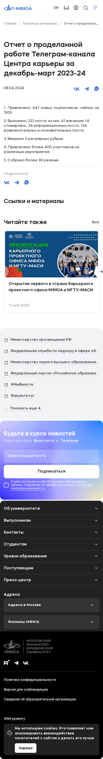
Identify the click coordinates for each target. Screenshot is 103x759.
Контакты (13, 533)
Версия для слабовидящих (26, 689)
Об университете (22, 509)
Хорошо (26, 748)
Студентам (15, 544)
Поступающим (18, 568)
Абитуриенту (14, 718)
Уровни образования (25, 556)
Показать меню (95, 7)
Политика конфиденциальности (30, 679)
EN (56, 7)
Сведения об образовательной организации (40, 699)
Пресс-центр (17, 580)
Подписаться (51, 472)
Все (95, 222)
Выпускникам (17, 521)
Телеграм (69, 441)
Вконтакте (44, 441)
